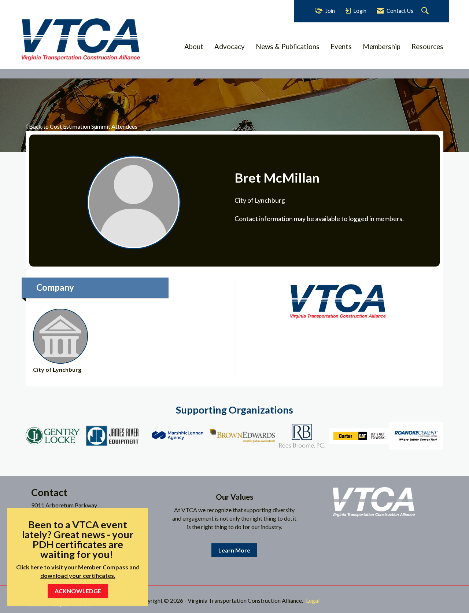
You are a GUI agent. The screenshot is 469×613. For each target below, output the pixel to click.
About (193, 47)
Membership (381, 47)
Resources (427, 47)
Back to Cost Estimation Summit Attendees (83, 126)
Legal (313, 600)
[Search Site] (426, 11)
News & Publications (288, 47)
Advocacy (229, 47)
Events (341, 47)
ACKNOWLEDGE (78, 590)
